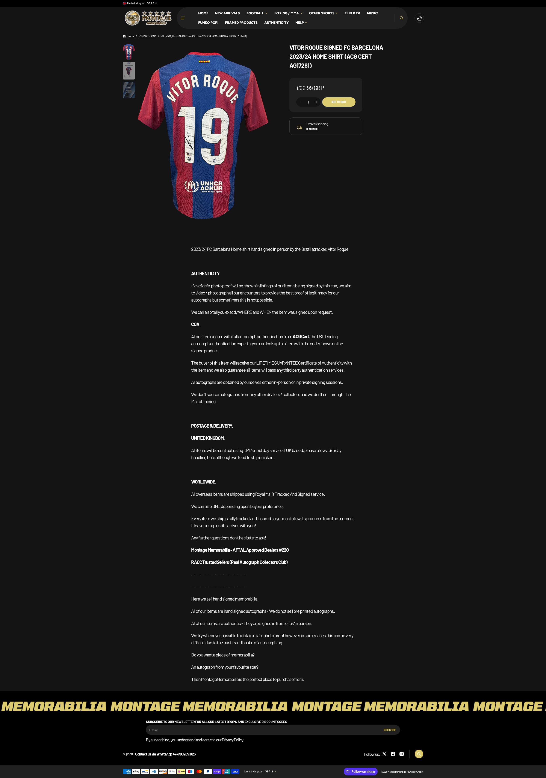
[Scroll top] (540, 772)
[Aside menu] (183, 18)
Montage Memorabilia (396, 771)
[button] (401, 18)
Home (131, 36)
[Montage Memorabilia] (148, 18)
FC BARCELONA (147, 36)
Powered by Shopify (415, 771)
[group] (128, 51)
